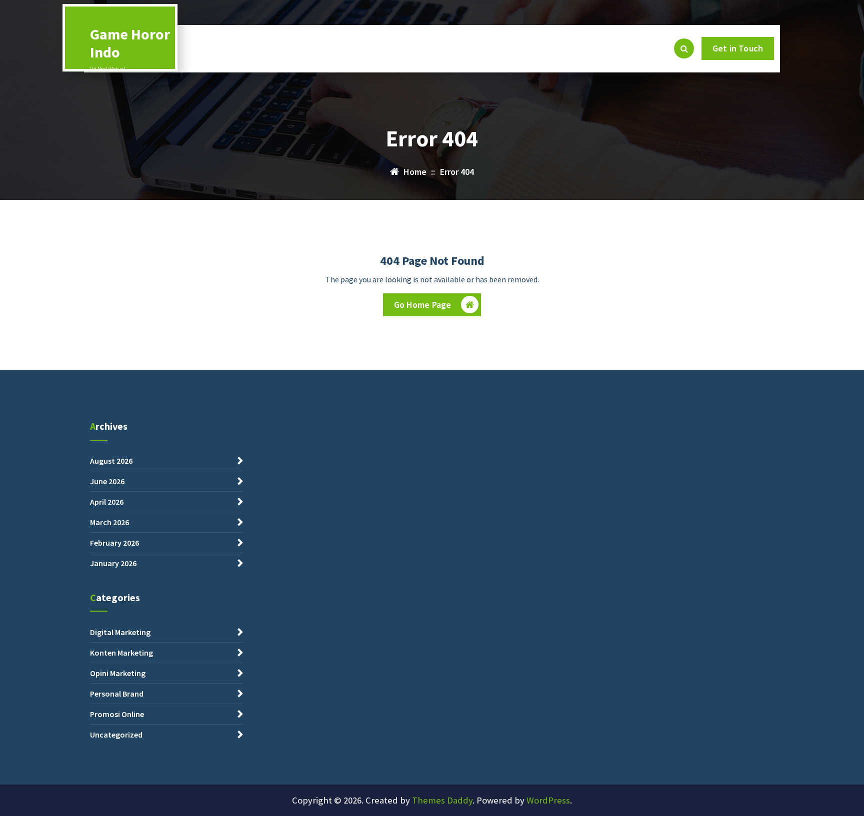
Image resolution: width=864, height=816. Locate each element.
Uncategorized (116, 735)
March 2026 (109, 522)
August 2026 (111, 461)
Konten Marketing (121, 653)
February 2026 (114, 543)
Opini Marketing (118, 673)
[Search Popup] (684, 48)
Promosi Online (117, 714)
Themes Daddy (442, 800)
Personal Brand (117, 694)
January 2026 (113, 563)
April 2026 (107, 502)
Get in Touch (737, 48)
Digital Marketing (120, 632)
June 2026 (107, 481)
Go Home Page (423, 304)
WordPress (548, 800)
